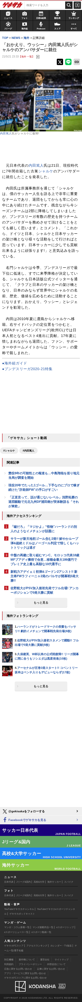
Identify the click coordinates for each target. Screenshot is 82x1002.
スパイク (68, 882)
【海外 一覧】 (26, 56)
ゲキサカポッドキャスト (22, 913)
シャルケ (45, 171)
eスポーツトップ (65, 927)
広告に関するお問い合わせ (18, 969)
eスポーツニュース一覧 (16, 932)
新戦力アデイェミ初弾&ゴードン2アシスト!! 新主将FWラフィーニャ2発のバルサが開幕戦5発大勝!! (45, 576)
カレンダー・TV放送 (61, 945)
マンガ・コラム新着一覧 (17, 927)
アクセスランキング (36, 945)
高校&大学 (39, 882)
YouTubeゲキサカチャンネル (19, 909)
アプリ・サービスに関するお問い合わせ (25, 973)
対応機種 (8, 959)
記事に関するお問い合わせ (51, 969)
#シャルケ (9, 450)
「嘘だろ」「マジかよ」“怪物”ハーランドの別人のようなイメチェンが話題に (44, 529)
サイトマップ (62, 959)
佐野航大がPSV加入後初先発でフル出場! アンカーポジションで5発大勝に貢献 (45, 590)
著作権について (27, 959)
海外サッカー (54, 882)
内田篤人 (6, 133)
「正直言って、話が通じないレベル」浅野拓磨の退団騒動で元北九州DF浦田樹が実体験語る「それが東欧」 (43, 501)
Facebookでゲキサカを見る (27, 820)
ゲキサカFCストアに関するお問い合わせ (25, 977)
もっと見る (41, 602)
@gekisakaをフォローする (26, 811)
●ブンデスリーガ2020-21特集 (27, 369)
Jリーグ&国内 (23, 882)
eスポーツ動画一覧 (41, 932)
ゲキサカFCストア (14, 945)
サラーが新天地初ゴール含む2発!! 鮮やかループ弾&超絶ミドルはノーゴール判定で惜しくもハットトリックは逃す (45, 543)
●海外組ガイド (14, 363)
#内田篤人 (28, 450)
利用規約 (8, 964)
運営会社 (44, 959)
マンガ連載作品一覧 (43, 927)
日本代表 (8, 882)
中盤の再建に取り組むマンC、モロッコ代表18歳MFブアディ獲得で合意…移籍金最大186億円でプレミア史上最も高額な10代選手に (45, 559)
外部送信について (56, 964)
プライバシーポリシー (30, 964)
